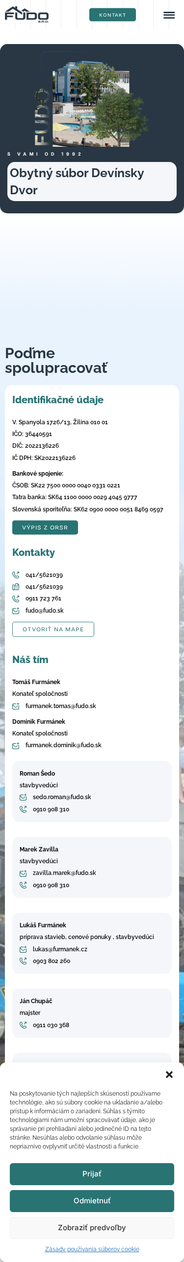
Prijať (92, 1173)
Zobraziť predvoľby (92, 1227)
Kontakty (33, 552)
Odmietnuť (92, 1200)
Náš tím (30, 659)
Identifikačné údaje (58, 400)
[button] (169, 1074)
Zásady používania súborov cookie (92, 1249)
